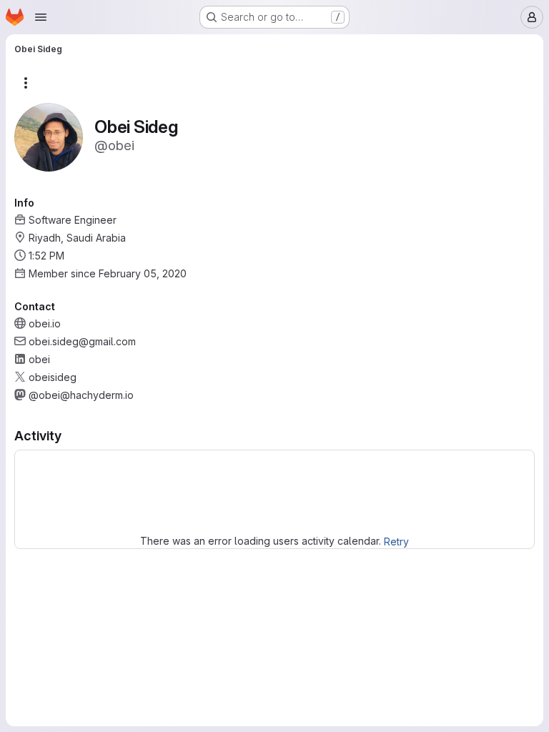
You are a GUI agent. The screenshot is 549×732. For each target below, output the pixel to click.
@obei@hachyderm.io (81, 395)
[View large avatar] (48, 136)
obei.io (45, 323)
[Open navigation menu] (40, 17)
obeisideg (52, 377)
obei (39, 359)
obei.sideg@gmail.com (82, 341)
